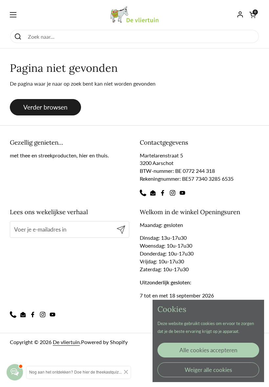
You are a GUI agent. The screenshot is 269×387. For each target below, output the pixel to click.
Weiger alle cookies (208, 369)
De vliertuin (66, 342)
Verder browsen (45, 107)
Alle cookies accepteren (208, 350)
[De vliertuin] (134, 15)
